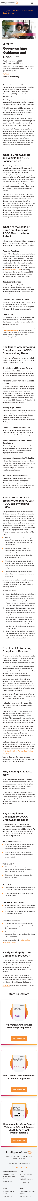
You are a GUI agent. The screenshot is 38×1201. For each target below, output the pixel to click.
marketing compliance (10, 330)
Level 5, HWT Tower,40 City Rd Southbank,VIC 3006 (9, 1176)
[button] (32, 3)
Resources (28, 11)
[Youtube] (16, 1167)
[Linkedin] (26, 1167)
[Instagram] (21, 1167)
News (13, 11)
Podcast (19, 11)
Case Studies (8, 13)
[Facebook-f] (12, 1167)
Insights (6, 11)
